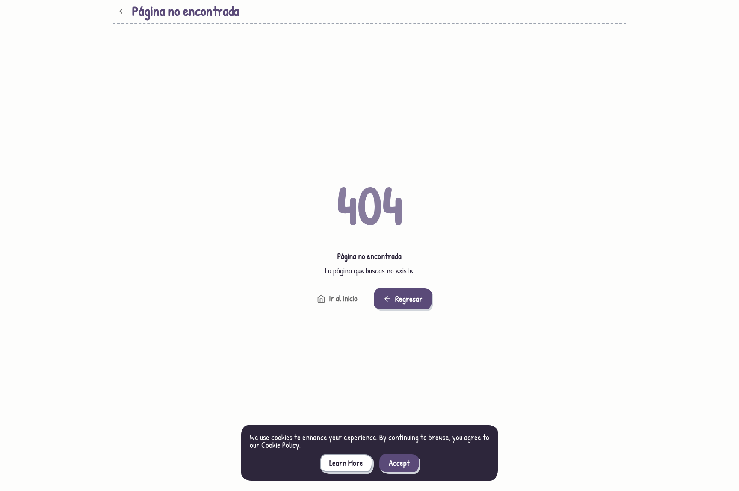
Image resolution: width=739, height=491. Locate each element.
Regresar (409, 299)
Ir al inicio (343, 298)
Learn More (346, 463)
